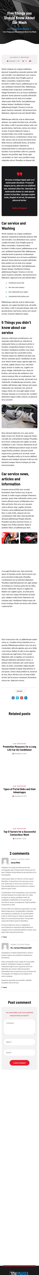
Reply (5, 937)
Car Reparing (19, 743)
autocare (19, 691)
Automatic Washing (19, 57)
